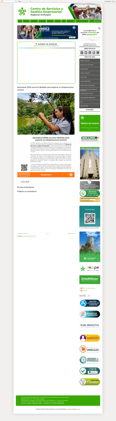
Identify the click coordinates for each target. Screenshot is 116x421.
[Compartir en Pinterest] (28, 182)
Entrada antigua (71, 233)
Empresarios (71, 21)
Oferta (92, 21)
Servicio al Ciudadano (82, 21)
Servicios (57, 21)
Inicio (20, 21)
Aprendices (34, 21)
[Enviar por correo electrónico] (22, 182)
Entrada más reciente (23, 233)
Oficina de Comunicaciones (88, 288)
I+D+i (63, 21)
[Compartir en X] (25, 182)
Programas (42, 21)
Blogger (78, 409)
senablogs (84, 290)
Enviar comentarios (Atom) (29, 236)
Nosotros (26, 21)
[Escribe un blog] (23, 182)
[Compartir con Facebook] (27, 182)
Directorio (50, 21)
